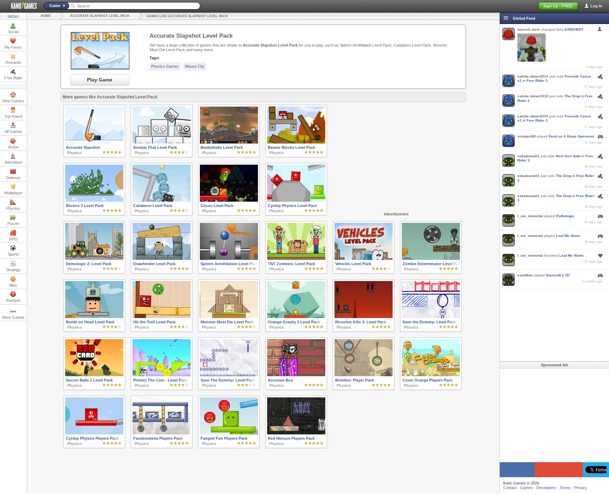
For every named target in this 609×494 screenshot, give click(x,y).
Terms (565, 488)
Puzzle (13, 223)
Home (46, 16)
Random (13, 300)
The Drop (572, 96)
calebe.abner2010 (532, 76)
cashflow (525, 275)
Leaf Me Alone (568, 236)
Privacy (580, 488)
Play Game (99, 80)
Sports (13, 254)
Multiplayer (13, 193)
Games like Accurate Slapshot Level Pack (187, 16)
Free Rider (13, 78)
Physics (13, 208)
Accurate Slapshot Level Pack (100, 16)
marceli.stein (528, 29)
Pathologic (565, 216)
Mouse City (194, 66)
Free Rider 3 (537, 81)
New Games (13, 101)
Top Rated (13, 116)
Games (526, 488)
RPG (13, 239)
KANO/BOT (574, 29)
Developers (546, 488)
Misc (13, 285)
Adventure (13, 162)
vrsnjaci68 (526, 136)
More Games (13, 317)
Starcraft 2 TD (558, 275)
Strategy (13, 270)
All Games (13, 131)
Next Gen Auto (568, 156)
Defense (13, 178)
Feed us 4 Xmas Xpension (571, 136)
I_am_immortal (530, 216)
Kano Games (21, 6)
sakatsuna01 (528, 156)
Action (13, 147)
